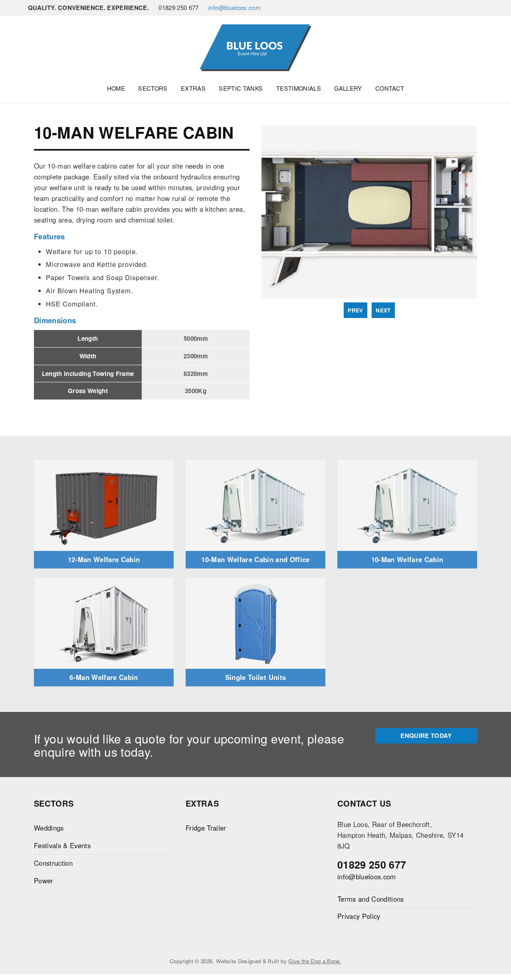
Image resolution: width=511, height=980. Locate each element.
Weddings (49, 828)
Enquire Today (426, 735)
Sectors (152, 88)
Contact (389, 88)
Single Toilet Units (255, 677)
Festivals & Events (62, 845)
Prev (355, 310)
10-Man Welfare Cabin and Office (255, 559)
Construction (53, 863)
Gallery (348, 88)
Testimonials (298, 88)
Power (43, 880)
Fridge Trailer (206, 828)
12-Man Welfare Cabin (104, 559)
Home (116, 88)
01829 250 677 (371, 864)
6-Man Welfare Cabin (103, 677)
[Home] (255, 47)
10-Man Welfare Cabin (407, 559)
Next (383, 310)
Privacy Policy (358, 916)
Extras (193, 88)
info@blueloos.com (234, 7)
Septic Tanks (241, 88)
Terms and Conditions (370, 899)
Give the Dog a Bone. (314, 961)
